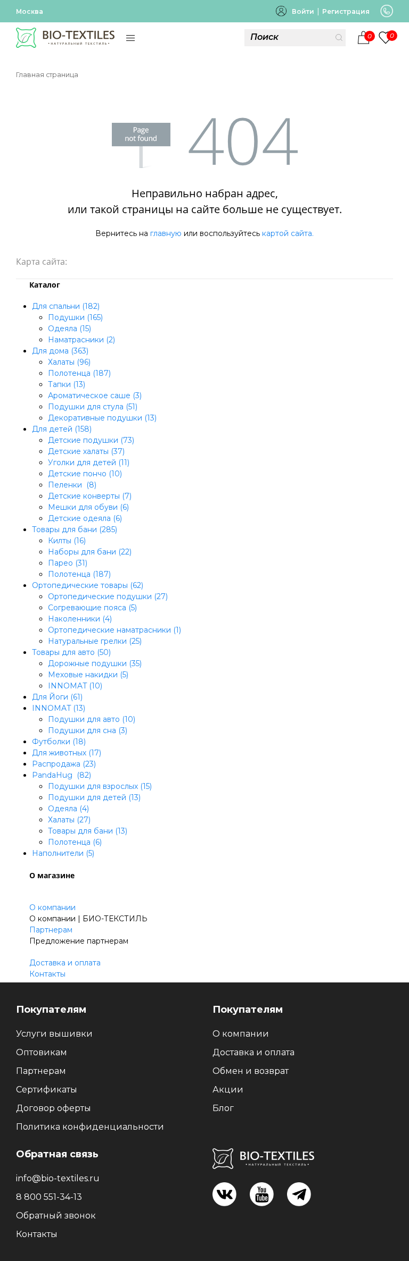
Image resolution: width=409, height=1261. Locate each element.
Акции (227, 1090)
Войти (303, 11)
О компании (52, 907)
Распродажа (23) (64, 764)
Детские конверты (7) (90, 496)
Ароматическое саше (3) (95, 395)
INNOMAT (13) (58, 708)
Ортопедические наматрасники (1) (114, 630)
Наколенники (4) (80, 619)
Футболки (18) (59, 741)
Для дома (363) (60, 351)
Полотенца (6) (75, 842)
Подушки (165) (75, 317)
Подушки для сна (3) (87, 730)
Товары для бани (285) (74, 529)
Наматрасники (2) (81, 339)
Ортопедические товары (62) (87, 585)
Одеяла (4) (68, 808)
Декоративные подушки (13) (102, 418)
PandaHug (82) (61, 775)
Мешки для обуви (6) (88, 507)
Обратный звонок (56, 1215)
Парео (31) (67, 563)
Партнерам (50, 930)
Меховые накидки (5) (88, 674)
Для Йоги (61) (57, 697)
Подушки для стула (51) (92, 406)
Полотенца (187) (79, 373)
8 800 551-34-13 (49, 1197)
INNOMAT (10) (75, 686)
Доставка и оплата (65, 963)
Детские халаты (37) (86, 451)
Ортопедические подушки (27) (108, 596)
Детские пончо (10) (85, 473)
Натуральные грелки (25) (95, 641)
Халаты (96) (69, 362)
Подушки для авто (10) (91, 719)
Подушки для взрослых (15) (100, 786)
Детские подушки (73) (91, 440)
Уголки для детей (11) (88, 462)
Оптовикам (41, 1052)
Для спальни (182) (66, 306)
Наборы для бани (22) (90, 552)
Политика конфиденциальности (90, 1127)
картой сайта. (288, 233)
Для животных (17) (66, 753)
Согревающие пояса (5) (92, 607)
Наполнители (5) (63, 853)
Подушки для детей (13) (94, 797)
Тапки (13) (66, 384)
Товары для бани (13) (87, 831)
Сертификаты (46, 1090)
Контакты (47, 974)
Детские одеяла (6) (85, 518)
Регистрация (346, 11)
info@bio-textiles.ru (58, 1178)
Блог (223, 1108)
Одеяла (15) (69, 328)
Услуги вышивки (54, 1034)
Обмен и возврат (250, 1071)
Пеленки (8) (72, 485)
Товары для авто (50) (71, 652)
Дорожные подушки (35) (95, 663)
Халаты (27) (69, 820)
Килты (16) (67, 540)
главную (166, 233)
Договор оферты (53, 1108)
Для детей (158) (62, 429)
